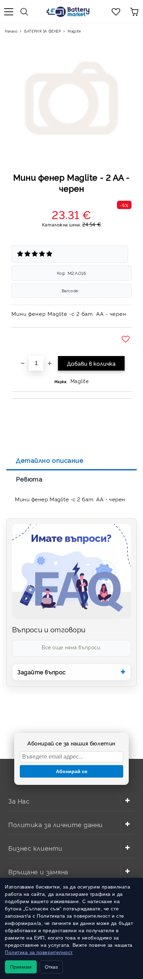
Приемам (21, 967)
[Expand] (127, 800)
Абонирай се (71, 771)
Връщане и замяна (38, 871)
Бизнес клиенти (35, 847)
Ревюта (29, 479)
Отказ (51, 967)
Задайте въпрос (41, 672)
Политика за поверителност (39, 952)
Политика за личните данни (55, 824)
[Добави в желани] (126, 339)
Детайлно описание (50, 460)
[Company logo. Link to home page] (68, 11)
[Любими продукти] (116, 11)
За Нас (19, 800)
